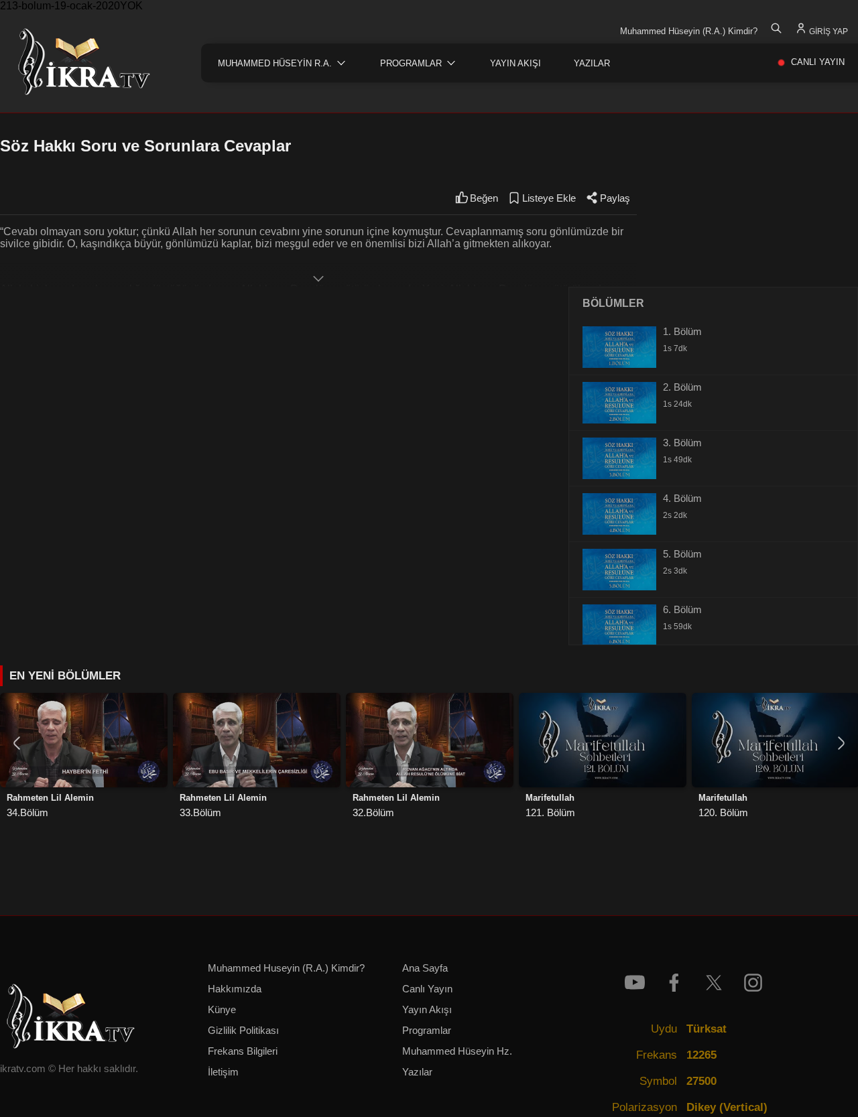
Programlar (426, 1030)
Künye (222, 1009)
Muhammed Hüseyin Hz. (457, 1051)
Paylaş (615, 198)
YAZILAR (592, 63)
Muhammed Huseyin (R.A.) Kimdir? (286, 968)
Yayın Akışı (427, 1009)
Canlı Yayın (427, 989)
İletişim (223, 1072)
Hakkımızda (234, 989)
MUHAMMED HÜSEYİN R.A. (275, 63)
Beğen (484, 198)
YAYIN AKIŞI (515, 63)
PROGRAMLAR (411, 63)
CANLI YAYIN (818, 62)
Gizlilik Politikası (243, 1030)
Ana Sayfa (425, 968)
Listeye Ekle (549, 198)
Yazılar (417, 1072)
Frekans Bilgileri (243, 1051)
